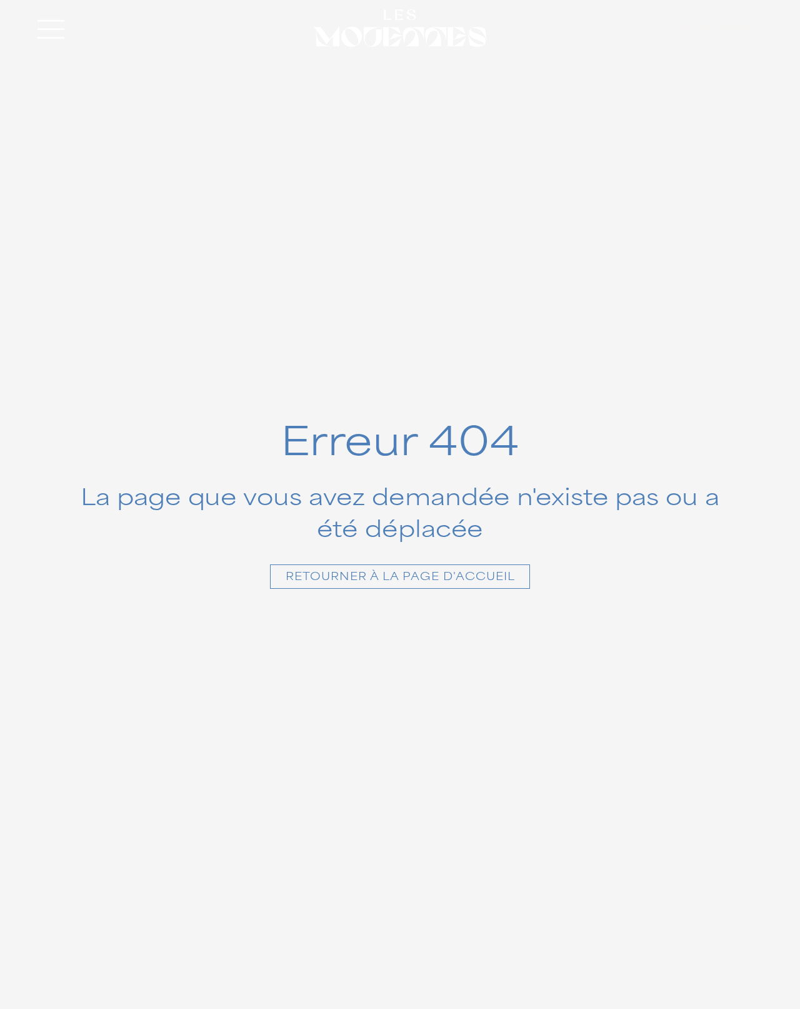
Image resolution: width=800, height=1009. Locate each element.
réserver (716, 28)
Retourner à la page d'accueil (400, 577)
